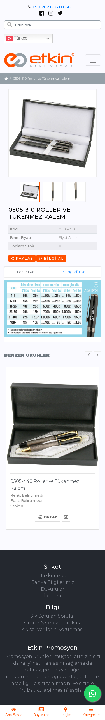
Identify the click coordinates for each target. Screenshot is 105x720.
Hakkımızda (52, 575)
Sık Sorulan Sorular (52, 616)
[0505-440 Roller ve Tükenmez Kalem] (52, 419)
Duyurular (52, 589)
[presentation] (88, 354)
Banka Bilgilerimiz (52, 582)
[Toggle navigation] (93, 60)
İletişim (52, 595)
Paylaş (23, 258)
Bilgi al (53, 258)
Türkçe (20, 38)
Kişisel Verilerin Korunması (52, 629)
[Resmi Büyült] (66, 517)
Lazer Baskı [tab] (27, 271)
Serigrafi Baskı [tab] (75, 271)
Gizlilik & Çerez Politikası (52, 622)
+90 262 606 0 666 (51, 7)
